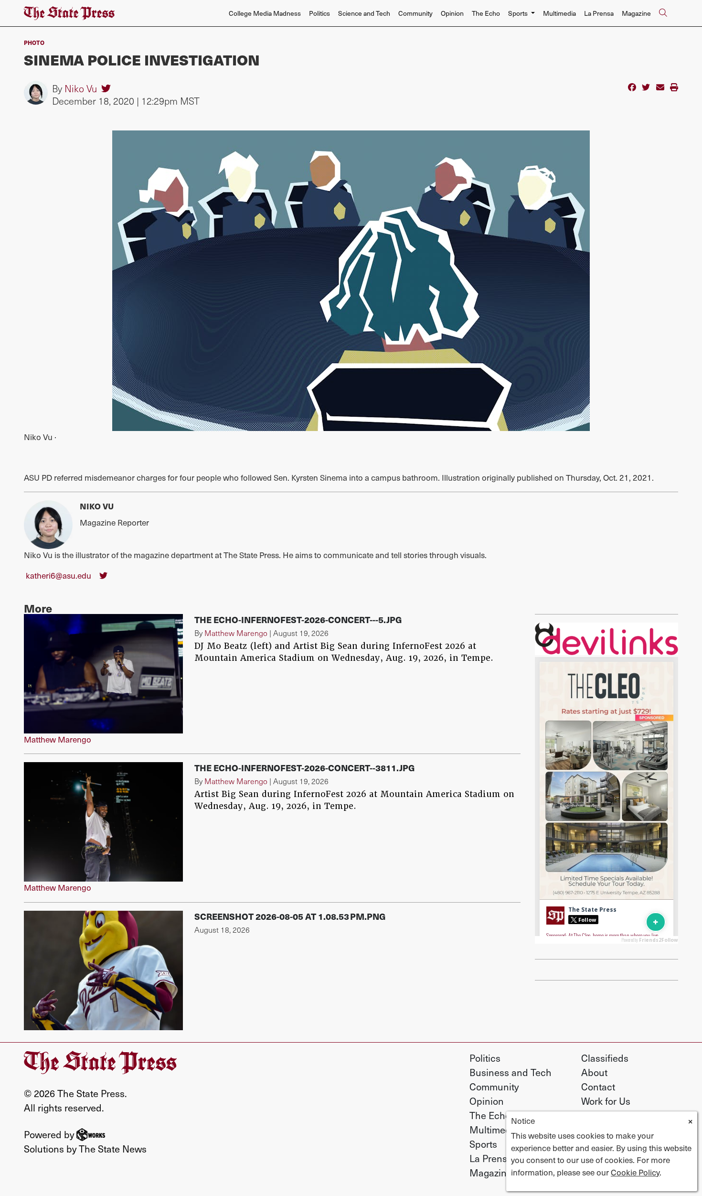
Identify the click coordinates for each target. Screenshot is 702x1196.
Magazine (636, 13)
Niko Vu (80, 88)
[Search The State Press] (663, 13)
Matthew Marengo (57, 739)
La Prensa (599, 13)
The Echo (486, 13)
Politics (319, 13)
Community (415, 13)
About (594, 1072)
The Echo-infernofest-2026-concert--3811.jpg (304, 768)
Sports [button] (518, 13)
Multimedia (559, 13)
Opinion (452, 13)
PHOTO (34, 42)
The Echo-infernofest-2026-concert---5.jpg (298, 619)
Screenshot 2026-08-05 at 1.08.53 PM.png (290, 916)
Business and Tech (510, 1072)
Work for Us (605, 1101)
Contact (598, 1086)
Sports (483, 1144)
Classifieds (604, 1058)
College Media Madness (265, 13)
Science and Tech (364, 13)
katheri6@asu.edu (58, 575)
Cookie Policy (635, 1172)
